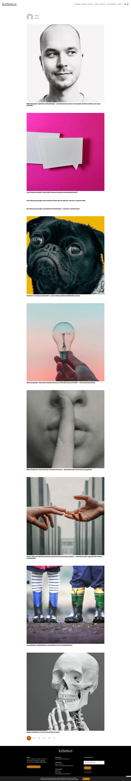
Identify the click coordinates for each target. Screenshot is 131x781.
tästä (77, 779)
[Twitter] (127, 4)
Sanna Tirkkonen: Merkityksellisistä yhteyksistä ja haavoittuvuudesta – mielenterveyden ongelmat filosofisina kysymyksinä (64, 557)
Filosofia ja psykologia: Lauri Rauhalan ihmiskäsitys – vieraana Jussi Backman (53, 209)
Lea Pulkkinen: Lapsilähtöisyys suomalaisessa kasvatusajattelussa (50, 645)
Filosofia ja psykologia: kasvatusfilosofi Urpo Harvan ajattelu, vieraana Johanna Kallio (56, 201)
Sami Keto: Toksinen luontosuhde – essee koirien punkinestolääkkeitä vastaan (53, 296)
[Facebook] (125, 4)
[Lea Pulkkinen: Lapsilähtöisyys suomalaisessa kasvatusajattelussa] (65, 605)
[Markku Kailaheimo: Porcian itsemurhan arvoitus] (65, 692)
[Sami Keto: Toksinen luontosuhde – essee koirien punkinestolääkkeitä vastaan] (65, 255)
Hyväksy (86, 778)
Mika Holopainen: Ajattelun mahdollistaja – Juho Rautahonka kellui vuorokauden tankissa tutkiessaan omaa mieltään (64, 104)
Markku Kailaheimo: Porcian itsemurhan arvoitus (43, 732)
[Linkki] (9, 4)
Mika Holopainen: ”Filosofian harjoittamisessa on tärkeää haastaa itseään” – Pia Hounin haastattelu (61, 383)
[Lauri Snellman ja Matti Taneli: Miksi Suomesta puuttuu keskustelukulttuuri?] (65, 152)
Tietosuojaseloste (87, 772)
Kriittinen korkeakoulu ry (40, 762)
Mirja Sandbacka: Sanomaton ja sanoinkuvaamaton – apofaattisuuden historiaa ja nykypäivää (59, 470)
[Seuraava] (54, 738)
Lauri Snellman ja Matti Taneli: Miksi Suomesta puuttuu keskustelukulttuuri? (52, 192)
